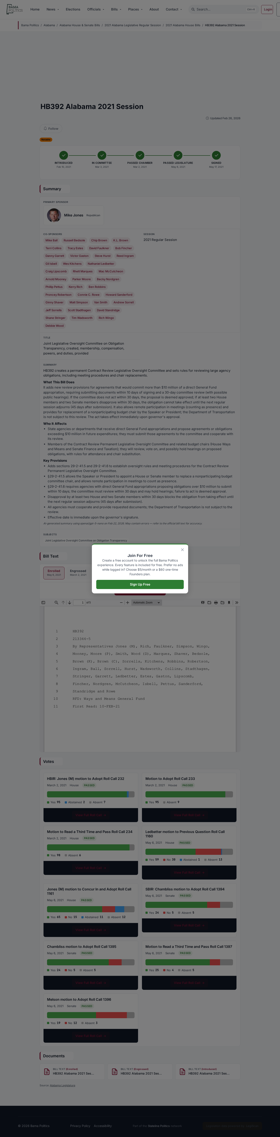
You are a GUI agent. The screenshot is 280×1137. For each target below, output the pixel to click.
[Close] (182, 550)
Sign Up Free (140, 584)
